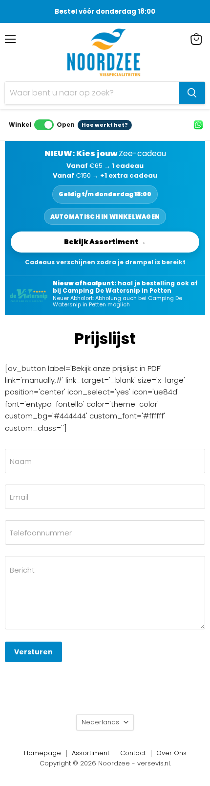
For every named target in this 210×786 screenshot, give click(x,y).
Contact (133, 753)
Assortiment (90, 753)
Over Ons (171, 753)
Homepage (42, 753)
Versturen (33, 652)
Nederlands (100, 722)
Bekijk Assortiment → (105, 242)
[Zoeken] (192, 93)
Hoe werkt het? (105, 125)
